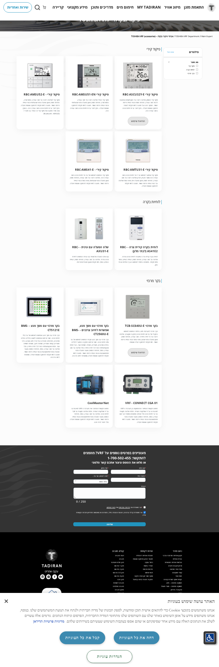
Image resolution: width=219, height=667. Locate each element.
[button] (194, 7)
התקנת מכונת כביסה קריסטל (143, 579)
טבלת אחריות (177, 559)
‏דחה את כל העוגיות (136, 637)
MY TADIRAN (149, 7)
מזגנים (121, 559)
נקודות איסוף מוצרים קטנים (173, 579)
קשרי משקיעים (177, 572)
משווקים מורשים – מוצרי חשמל (171, 586)
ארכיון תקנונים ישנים (175, 565)
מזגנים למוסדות (118, 583)
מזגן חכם (120, 579)
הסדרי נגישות (148, 565)
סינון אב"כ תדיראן (176, 589)
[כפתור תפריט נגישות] (210, 637)
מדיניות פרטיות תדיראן (48, 621)
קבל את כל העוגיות (82, 637)
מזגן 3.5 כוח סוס (118, 572)
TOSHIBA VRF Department (187, 36)
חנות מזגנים (119, 555)
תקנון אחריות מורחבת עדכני (172, 555)
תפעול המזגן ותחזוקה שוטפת (143, 559)
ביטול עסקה (149, 562)
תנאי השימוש (111, 507)
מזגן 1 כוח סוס (119, 565)
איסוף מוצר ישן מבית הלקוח (144, 576)
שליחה (110, 524)
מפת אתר (178, 576)
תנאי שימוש (149, 572)
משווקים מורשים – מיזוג (174, 583)
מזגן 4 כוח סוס (119, 576)
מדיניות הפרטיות (124, 507)
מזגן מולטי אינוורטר (117, 562)
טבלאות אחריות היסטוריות (173, 562)
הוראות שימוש (138, 121)
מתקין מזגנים (119, 589)
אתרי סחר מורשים (176, 569)
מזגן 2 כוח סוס (119, 569)
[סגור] (6, 601)
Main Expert (206, 36)
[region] (109, 630)
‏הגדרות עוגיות (109, 656)
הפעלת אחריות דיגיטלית (144, 555)
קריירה (58, 7)
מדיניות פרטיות (148, 569)
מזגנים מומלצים (118, 586)
